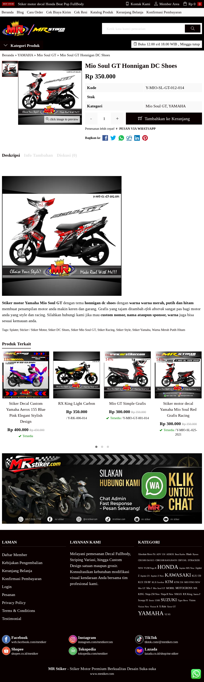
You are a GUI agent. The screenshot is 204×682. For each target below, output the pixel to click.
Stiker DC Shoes (58, 330)
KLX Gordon (158, 582)
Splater (14, 330)
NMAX (178, 594)
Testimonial (11, 618)
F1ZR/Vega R (150, 568)
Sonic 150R (154, 600)
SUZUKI (169, 599)
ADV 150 (160, 554)
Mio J (149, 588)
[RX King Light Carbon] (76, 374)
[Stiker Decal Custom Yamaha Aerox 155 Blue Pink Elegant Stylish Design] (25, 374)
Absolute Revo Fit (146, 554)
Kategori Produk (25, 45)
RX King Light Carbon (76, 403)
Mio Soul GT (156, 106)
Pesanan (8, 594)
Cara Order (35, 12)
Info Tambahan (38, 155)
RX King (187, 594)
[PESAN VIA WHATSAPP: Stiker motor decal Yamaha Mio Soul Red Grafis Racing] (158, 395)
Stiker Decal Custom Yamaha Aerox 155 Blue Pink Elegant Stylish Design (25, 412)
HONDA (167, 567)
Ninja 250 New (152, 594)
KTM (169, 582)
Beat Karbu (180, 554)
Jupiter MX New (186, 568)
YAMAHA (177, 106)
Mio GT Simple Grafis (127, 403)
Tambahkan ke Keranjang (166, 118)
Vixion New (143, 606)
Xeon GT (171, 607)
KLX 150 (196, 576)
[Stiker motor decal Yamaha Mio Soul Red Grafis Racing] (178, 374)
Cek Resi (80, 12)
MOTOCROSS (184, 588)
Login (7, 586)
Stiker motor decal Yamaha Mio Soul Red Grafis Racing (178, 409)
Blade (189, 554)
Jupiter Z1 (145, 576)
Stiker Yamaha (141, 330)
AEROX (170, 554)
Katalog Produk (101, 12)
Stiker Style (123, 330)
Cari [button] (192, 32)
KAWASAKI (178, 575)
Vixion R (154, 606)
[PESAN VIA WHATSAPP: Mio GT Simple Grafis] (107, 395)
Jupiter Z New (157, 576)
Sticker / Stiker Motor (33, 330)
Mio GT (141, 588)
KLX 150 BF (144, 582)
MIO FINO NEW (192, 582)
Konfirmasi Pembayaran (163, 12)
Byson (195, 554)
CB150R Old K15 (146, 560)
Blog (20, 12)
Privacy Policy (14, 602)
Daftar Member (14, 554)
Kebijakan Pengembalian (22, 562)
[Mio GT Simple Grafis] (127, 374)
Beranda (8, 12)
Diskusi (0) (67, 155)
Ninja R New (167, 594)
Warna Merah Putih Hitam (168, 330)
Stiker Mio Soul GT (83, 330)
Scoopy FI (143, 600)
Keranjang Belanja (129, 12)
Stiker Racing (106, 330)
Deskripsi (11, 155)
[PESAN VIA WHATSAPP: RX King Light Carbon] (56, 395)
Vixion (192, 600)
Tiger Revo (183, 600)
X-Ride (162, 606)
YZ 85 (168, 614)
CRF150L (182, 560)
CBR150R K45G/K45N (166, 560)
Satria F (196, 594)
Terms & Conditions (18, 610)
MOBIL (170, 588)
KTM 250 (178, 582)
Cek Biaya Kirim (58, 12)
